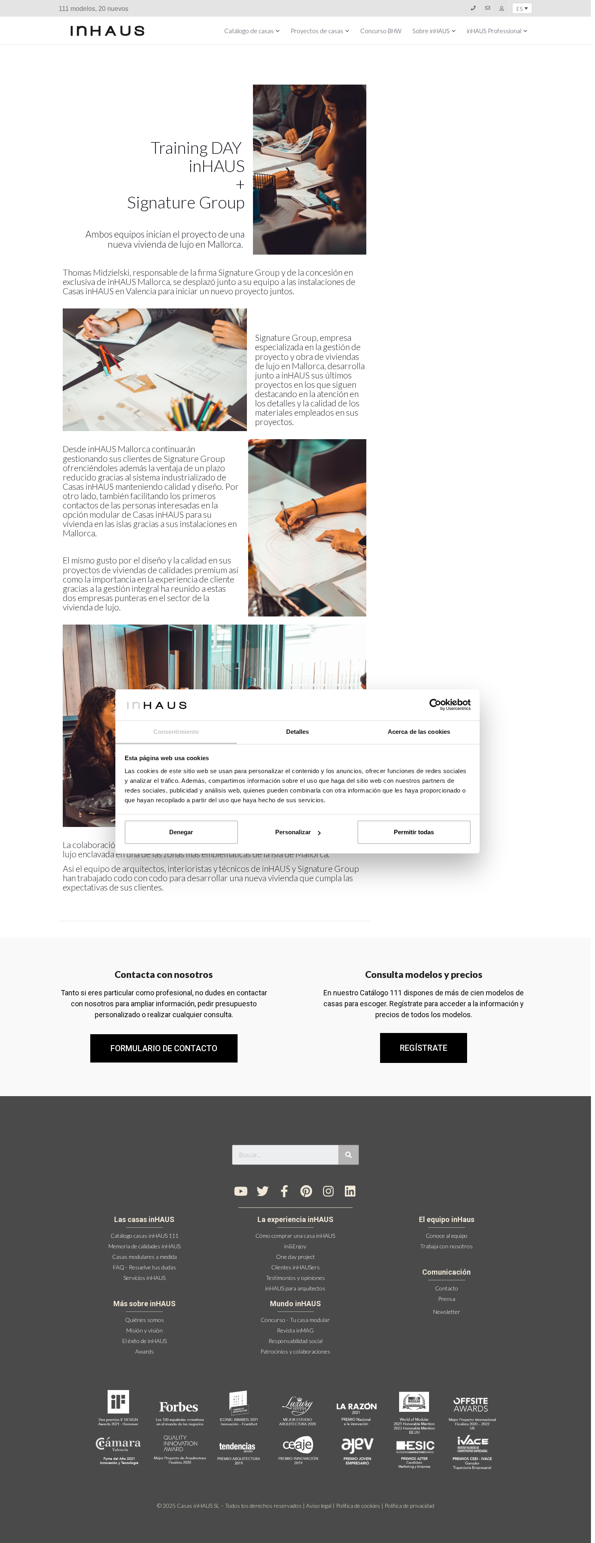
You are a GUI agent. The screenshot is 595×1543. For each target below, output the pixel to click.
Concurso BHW (381, 30)
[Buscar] (348, 1155)
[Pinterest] (306, 1191)
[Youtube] (241, 1191)
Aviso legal (319, 1505)
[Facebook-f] (284, 1191)
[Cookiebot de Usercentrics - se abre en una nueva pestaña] (435, 705)
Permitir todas (414, 832)
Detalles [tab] (297, 731)
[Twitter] (263, 1191)
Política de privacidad (409, 1505)
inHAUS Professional (494, 30)
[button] (423, 1048)
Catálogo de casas (249, 30)
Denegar (181, 832)
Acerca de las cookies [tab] (419, 731)
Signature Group (286, 337)
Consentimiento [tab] (176, 731)
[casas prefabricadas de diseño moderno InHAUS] (107, 31)
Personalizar (293, 832)
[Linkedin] (350, 1191)
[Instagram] (328, 1191)
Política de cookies (358, 1505)
